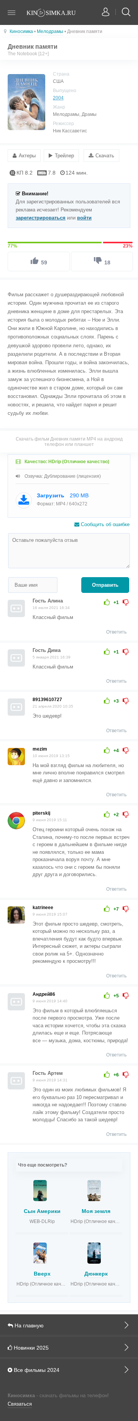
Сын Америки (42, 1211)
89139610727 (47, 699)
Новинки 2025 (30, 1348)
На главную (28, 1325)
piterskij (41, 813)
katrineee (43, 907)
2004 (58, 98)
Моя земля (96, 1211)
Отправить (105, 585)
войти (84, 218)
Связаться (20, 1404)
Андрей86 (44, 994)
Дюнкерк (96, 1274)
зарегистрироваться (41, 218)
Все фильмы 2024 (35, 1370)
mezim (40, 749)
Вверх (42, 1274)
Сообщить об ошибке (104, 524)
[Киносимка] (55, 13)
